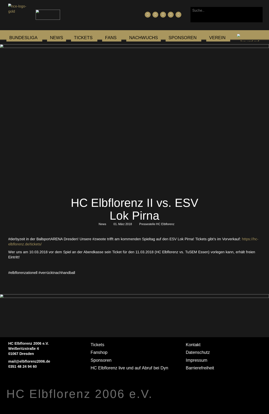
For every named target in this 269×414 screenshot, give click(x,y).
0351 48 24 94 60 (22, 366)
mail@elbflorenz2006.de (29, 361)
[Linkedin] (178, 15)
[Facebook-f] (148, 15)
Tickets (97, 344)
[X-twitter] (171, 15)
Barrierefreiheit (200, 367)
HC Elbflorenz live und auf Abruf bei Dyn (129, 367)
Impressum (196, 360)
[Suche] (196, 18)
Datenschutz (198, 352)
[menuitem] (23, 37)
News (102, 224)
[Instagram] (163, 15)
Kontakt (193, 344)
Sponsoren (101, 360)
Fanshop (99, 352)
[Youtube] (155, 15)
